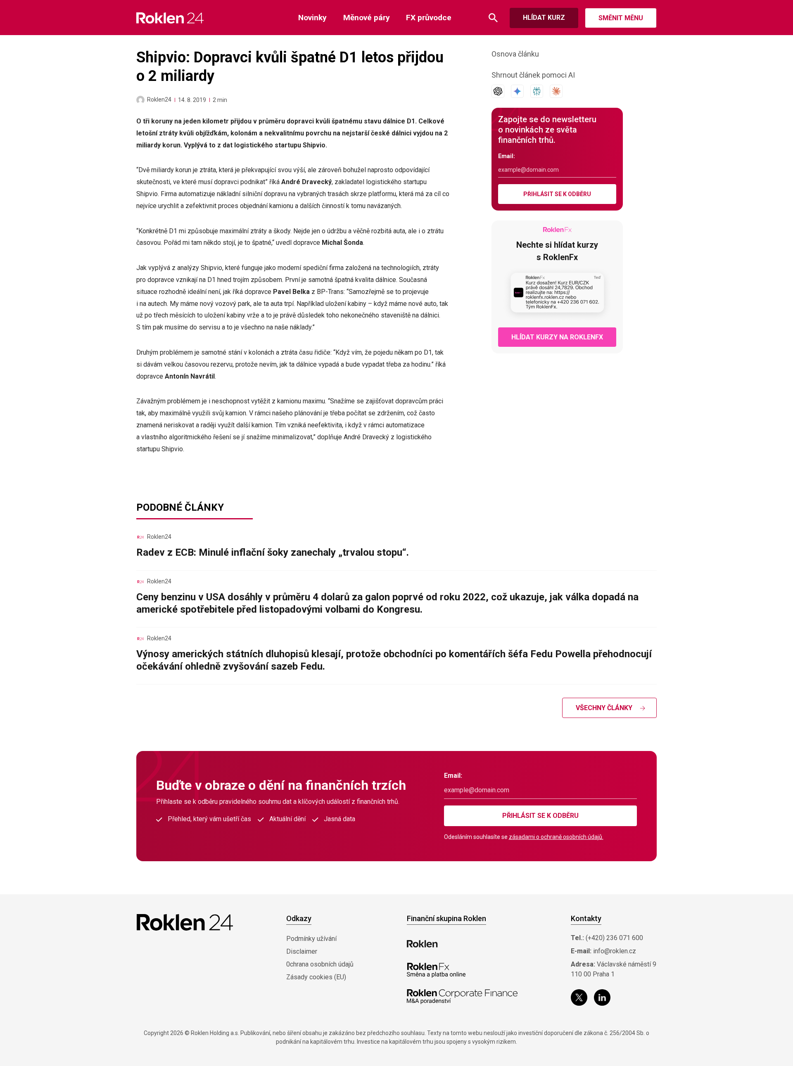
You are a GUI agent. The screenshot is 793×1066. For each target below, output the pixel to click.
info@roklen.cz (614, 951)
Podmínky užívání (311, 939)
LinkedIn (602, 997)
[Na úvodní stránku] (170, 18)
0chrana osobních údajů (320, 964)
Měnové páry (366, 17)
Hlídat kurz (544, 17)
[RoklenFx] (436, 970)
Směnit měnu (620, 18)
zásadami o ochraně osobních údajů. (556, 837)
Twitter (579, 997)
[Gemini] (517, 91)
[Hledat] (493, 18)
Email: (506, 156)
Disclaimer (301, 951)
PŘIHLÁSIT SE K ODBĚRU (557, 194)
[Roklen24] (140, 100)
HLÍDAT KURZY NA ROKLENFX (557, 337)
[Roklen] (422, 943)
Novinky (312, 17)
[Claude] (556, 91)
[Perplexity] (536, 91)
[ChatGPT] (497, 91)
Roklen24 (159, 99)
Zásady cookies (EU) (316, 977)
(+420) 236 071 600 (614, 938)
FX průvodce (428, 17)
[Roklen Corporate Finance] (462, 996)
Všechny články (604, 708)
